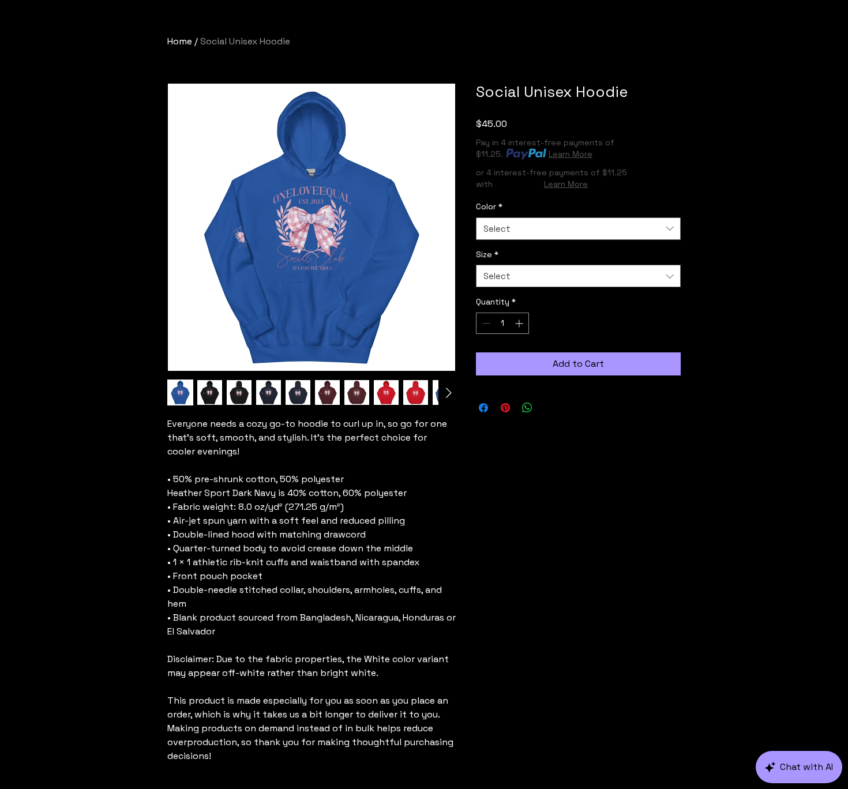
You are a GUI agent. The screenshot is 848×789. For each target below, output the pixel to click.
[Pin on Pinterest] (505, 408)
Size (487, 254)
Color (489, 206)
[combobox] (578, 228)
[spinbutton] (502, 323)
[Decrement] (485, 323)
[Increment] (520, 323)
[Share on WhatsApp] (527, 408)
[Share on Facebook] (483, 408)
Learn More (570, 154)
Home (179, 41)
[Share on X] (549, 408)
